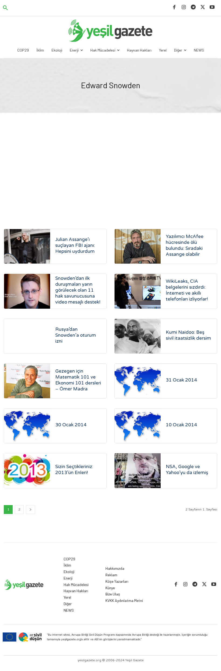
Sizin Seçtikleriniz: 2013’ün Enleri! (74, 469)
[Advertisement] (110, 172)
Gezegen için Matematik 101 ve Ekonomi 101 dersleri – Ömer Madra (78, 380)
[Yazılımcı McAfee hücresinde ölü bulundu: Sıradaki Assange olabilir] (138, 246)
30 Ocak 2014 (71, 425)
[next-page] (30, 509)
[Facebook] (174, 7)
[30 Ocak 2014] (27, 425)
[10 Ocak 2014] (138, 425)
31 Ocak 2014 (181, 380)
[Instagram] (183, 7)
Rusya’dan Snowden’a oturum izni (75, 335)
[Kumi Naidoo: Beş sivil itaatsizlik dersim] (138, 336)
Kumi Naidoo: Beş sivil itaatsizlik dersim (188, 335)
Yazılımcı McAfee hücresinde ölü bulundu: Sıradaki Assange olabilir (184, 245)
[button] (5, 8)
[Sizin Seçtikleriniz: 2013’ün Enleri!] (27, 470)
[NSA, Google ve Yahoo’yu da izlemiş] (138, 470)
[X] (202, 7)
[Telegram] (193, 7)
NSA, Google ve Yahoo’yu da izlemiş (187, 469)
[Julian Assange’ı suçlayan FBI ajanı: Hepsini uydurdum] (27, 246)
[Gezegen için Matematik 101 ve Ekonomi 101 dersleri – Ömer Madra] (27, 381)
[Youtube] (212, 7)
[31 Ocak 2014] (138, 381)
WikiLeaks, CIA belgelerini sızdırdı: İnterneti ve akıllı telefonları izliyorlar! (187, 290)
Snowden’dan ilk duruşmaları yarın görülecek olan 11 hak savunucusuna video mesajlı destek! (77, 290)
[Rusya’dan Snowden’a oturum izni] (27, 336)
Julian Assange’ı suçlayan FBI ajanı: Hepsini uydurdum (75, 245)
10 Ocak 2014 (181, 425)
